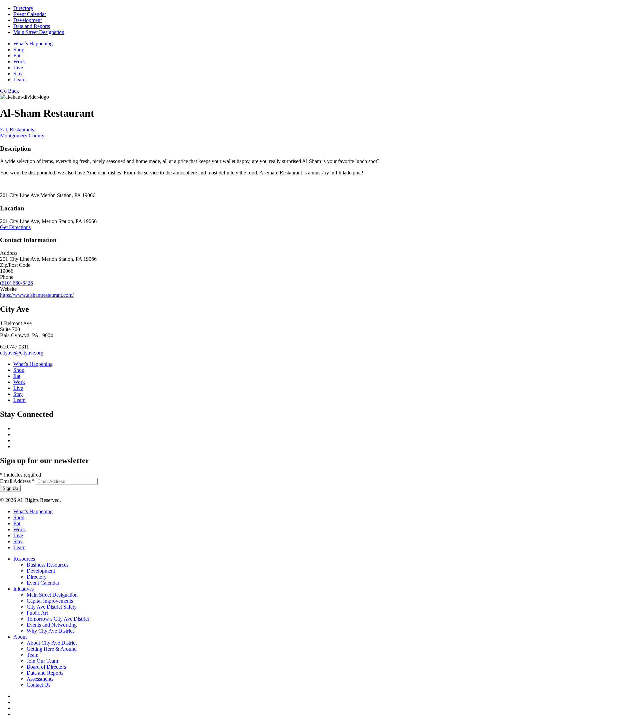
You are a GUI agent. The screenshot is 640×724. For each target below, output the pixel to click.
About (20, 637)
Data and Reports (31, 26)
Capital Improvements (50, 601)
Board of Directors (46, 667)
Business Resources (47, 565)
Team (32, 655)
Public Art (37, 613)
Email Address (17, 481)
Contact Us (38, 685)
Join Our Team (42, 661)
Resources (24, 559)
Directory (23, 8)
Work (19, 61)
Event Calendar (29, 14)
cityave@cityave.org (21, 352)
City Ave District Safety (52, 607)
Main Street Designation (38, 32)
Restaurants (22, 129)
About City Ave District (52, 643)
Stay (18, 73)
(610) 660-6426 (16, 283)
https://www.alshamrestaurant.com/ (37, 295)
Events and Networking (52, 625)
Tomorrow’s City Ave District (58, 619)
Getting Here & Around (52, 649)
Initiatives (23, 589)
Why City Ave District (50, 631)
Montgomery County (22, 135)
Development (27, 20)
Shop (18, 49)
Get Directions (15, 227)
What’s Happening (33, 43)
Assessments (40, 679)
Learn (19, 79)
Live (18, 67)
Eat (16, 55)
